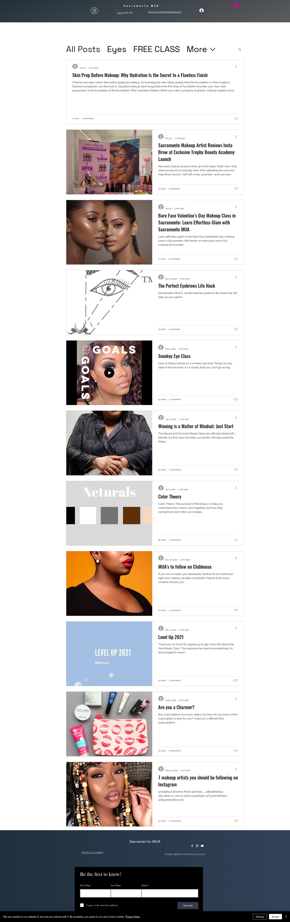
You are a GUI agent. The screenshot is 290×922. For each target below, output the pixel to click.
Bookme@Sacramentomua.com (185, 854)
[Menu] (94, 10)
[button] (239, 49)
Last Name (116, 885)
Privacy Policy (132, 916)
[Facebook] (192, 845)
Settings (260, 916)
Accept (275, 916)
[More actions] (237, 66)
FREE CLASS (156, 49)
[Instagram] (197, 845)
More (197, 49)
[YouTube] (202, 845)
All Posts (83, 49)
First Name (85, 885)
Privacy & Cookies (92, 852)
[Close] (286, 916)
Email (144, 885)
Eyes (117, 49)
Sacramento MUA (145, 841)
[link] (234, 5)
